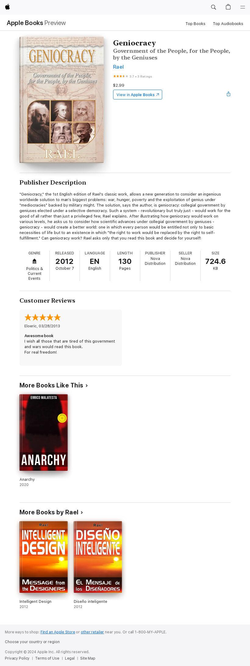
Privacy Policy (17, 658)
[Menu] (242, 7)
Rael (118, 66)
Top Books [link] (195, 23)
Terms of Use (47, 658)
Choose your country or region (32, 642)
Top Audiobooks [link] (228, 23)
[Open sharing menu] (228, 94)
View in (135, 94)
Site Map (87, 658)
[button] (213, 7)
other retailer (92, 632)
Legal (70, 658)
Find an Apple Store (58, 632)
